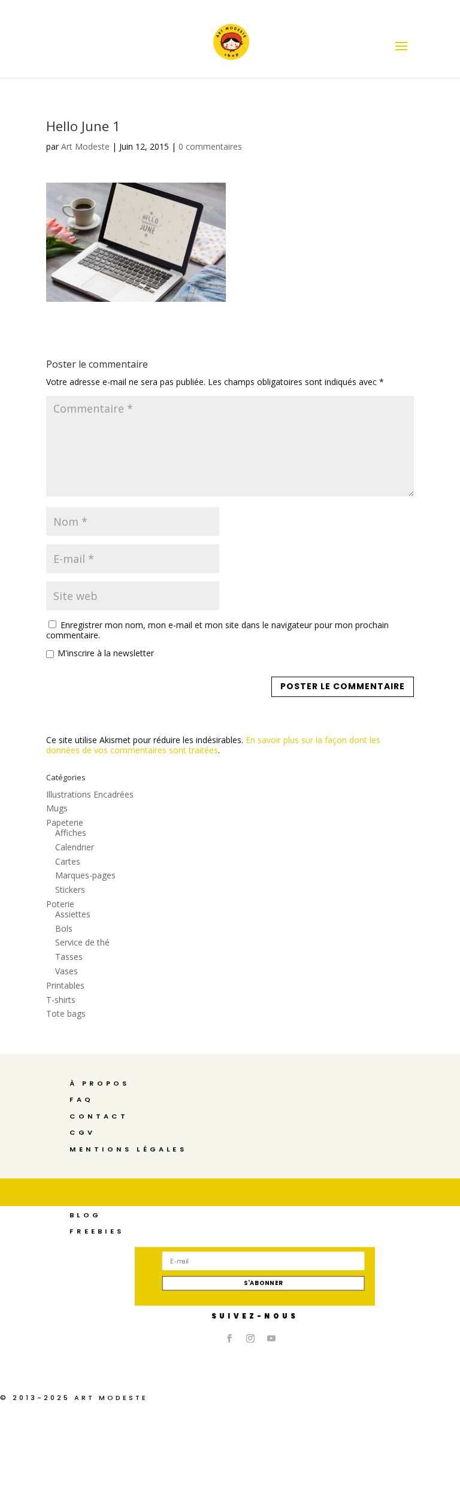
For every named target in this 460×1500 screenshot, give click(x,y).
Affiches (70, 832)
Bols (63, 928)
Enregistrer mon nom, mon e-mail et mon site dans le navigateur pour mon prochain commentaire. (217, 630)
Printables (65, 985)
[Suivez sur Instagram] (250, 1338)
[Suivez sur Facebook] (229, 1338)
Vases (66, 971)
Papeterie (64, 822)
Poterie (60, 904)
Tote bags (66, 1013)
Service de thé (82, 942)
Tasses (69, 956)
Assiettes (72, 914)
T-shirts (60, 999)
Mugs (57, 808)
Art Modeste (85, 146)
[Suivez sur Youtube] (271, 1338)
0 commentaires (210, 146)
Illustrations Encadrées (90, 794)
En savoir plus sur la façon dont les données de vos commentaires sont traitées (213, 745)
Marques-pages (85, 875)
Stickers (70, 889)
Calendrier (74, 847)
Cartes (67, 861)
